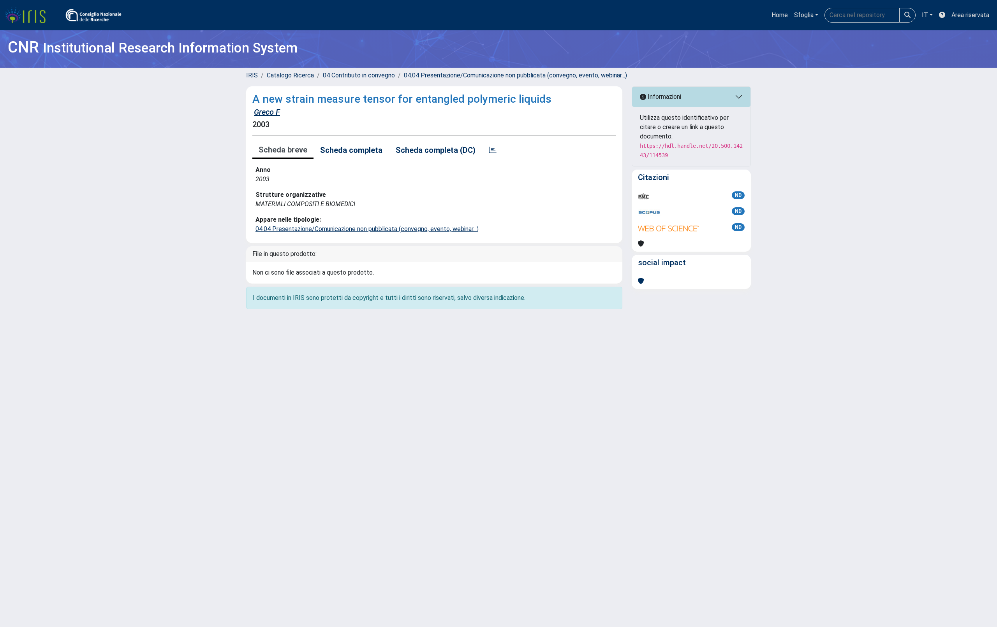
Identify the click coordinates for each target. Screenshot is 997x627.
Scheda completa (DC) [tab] (436, 150)
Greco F (267, 112)
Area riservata (970, 15)
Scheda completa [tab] (351, 150)
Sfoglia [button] (804, 15)
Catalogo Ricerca (290, 75)
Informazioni (663, 96)
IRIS (252, 75)
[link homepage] (28, 15)
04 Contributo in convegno (359, 75)
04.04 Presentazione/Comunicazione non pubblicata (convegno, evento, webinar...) (515, 75)
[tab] (492, 150)
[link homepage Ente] (93, 15)
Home (780, 15)
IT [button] (925, 15)
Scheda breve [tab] (283, 149)
